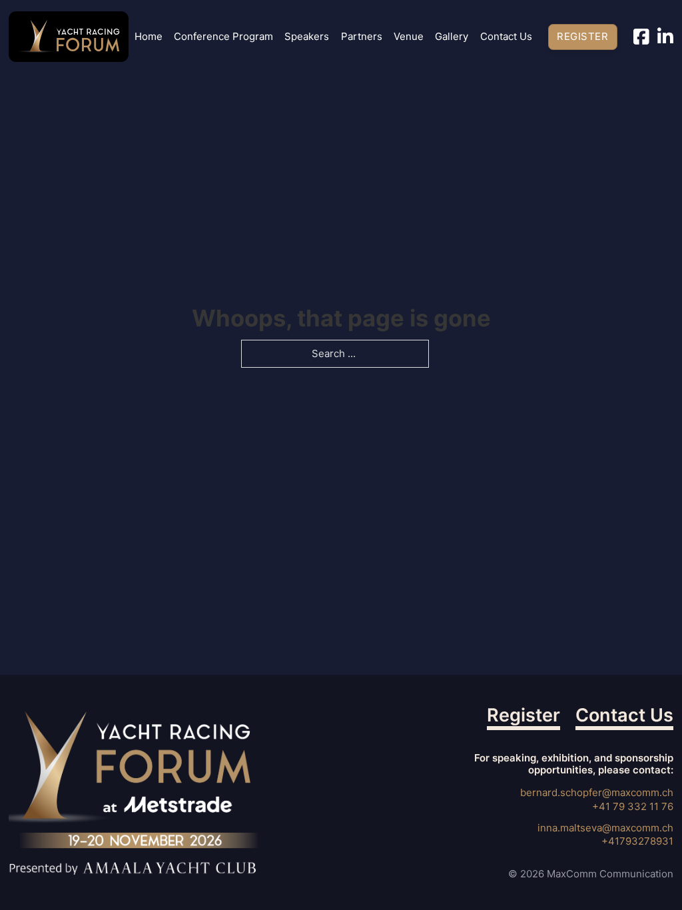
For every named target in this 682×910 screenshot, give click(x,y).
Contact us (506, 37)
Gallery (451, 37)
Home (149, 37)
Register (582, 36)
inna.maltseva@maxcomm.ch (605, 828)
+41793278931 (637, 841)
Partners (361, 37)
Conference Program (223, 37)
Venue (409, 37)
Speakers (306, 37)
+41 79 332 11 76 (632, 806)
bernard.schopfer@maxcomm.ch (596, 792)
